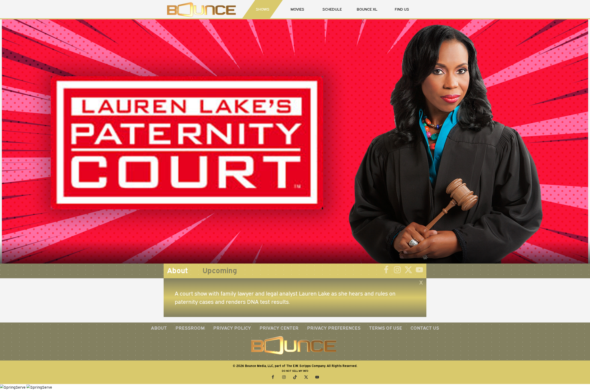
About (159, 328)
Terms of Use (385, 328)
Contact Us (424, 328)
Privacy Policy (232, 328)
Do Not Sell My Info (295, 370)
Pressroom (190, 328)
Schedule (332, 9)
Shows (262, 9)
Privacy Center (279, 328)
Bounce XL (367, 9)
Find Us (402, 9)
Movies (297, 9)
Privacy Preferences (333, 328)
